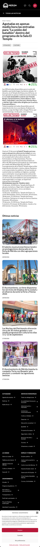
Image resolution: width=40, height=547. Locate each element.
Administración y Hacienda (26, 406)
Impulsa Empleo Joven (27, 468)
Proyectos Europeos (27, 430)
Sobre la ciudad (6, 456)
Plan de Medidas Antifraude (7, 502)
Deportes (24, 419)
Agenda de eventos (7, 397)
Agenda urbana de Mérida (7, 464)
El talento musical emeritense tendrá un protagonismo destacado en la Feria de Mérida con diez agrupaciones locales (20, 250)
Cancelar (20, 535)
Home (3, 20)
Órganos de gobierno (8, 486)
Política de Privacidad (24, 545)
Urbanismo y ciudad (27, 446)
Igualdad (23, 426)
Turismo (23, 442)
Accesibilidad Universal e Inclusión (28, 401)
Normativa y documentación (6, 490)
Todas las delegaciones (27, 397)
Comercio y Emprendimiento (26, 411)
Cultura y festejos (7, 468)
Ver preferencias (20, 540)
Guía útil (4, 472)
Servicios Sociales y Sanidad (26, 438)
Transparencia (6, 494)
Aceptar (20, 530)
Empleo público (25, 456)
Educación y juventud (27, 423)
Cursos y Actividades (27, 481)
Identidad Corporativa (8, 507)
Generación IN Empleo (27, 472)
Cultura (17, 45)
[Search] (29, 5)
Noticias (9, 20)
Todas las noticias (13, 13)
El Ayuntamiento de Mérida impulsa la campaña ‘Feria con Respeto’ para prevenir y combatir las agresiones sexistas (19, 372)
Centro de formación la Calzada (28, 460)
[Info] (25, 6)
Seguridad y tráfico (26, 434)
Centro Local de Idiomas (28, 465)
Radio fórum (6, 404)
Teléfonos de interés (8, 460)
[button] (37, 513)
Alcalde (4, 482)
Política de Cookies (13, 545)
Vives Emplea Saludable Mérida (28, 476)
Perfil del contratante (8, 498)
